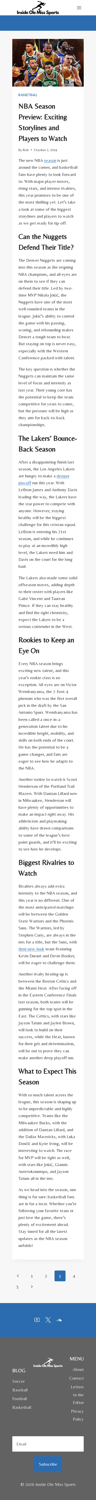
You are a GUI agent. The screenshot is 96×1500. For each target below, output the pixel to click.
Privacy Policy (77, 1415)
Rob (26, 150)
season (50, 160)
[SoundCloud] (59, 1320)
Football (19, 1398)
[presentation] (48, 63)
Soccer (18, 1381)
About (78, 1369)
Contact (76, 1378)
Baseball (20, 1389)
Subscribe (48, 1464)
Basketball (28, 95)
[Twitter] (48, 1320)
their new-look (31, 948)
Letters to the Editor (77, 1394)
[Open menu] (79, 8)
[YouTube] (36, 1320)
